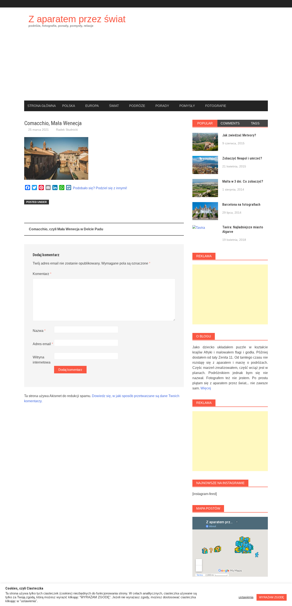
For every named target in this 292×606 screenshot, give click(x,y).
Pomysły (187, 106)
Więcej (206, 388)
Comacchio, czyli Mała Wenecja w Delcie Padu (66, 229)
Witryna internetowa (41, 359)
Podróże (137, 106)
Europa (92, 106)
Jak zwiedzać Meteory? (239, 135)
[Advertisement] (146, 68)
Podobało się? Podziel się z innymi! (100, 188)
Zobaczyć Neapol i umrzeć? (242, 158)
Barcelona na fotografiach (241, 204)
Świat (114, 106)
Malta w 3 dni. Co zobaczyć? (242, 181)
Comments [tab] (230, 123)
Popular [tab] (205, 123)
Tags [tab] (255, 123)
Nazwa (39, 331)
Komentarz (42, 274)
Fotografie (215, 106)
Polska (68, 106)
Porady (162, 106)
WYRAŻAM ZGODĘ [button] (271, 597)
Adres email (43, 344)
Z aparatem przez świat (76, 19)
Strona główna (41, 106)
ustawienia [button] (246, 597)
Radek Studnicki (67, 129)
